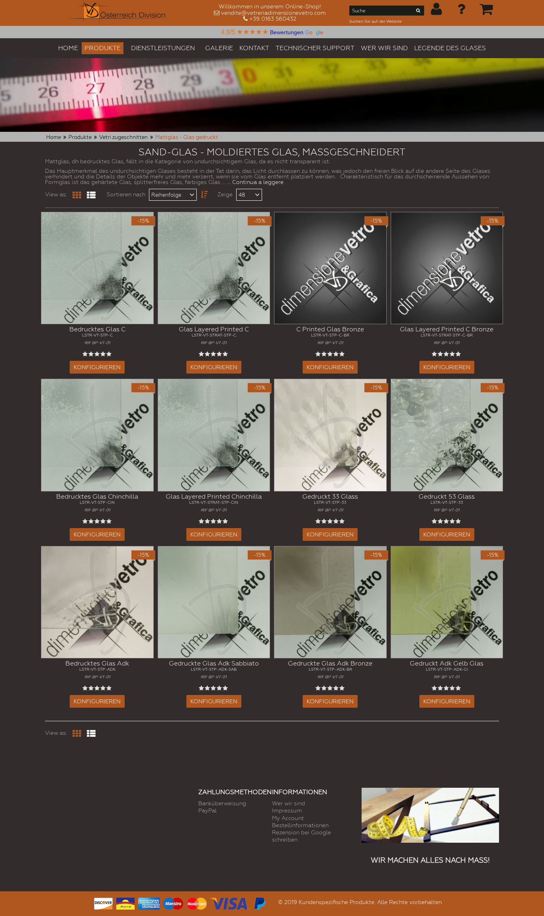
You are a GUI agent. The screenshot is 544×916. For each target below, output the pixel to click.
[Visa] (229, 902)
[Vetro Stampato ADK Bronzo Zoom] (330, 602)
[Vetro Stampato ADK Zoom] (97, 602)
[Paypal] (259, 902)
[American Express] (149, 902)
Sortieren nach (126, 194)
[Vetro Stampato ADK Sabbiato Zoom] (214, 602)
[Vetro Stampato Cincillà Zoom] (97, 435)
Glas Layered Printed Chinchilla (214, 502)
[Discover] (103, 902)
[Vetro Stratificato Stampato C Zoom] (214, 268)
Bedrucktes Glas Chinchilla (97, 502)
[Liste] (91, 195)
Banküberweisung (222, 803)
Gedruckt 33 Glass (330, 502)
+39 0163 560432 (272, 19)
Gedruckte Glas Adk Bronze (330, 669)
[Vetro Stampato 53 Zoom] (447, 435)
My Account (288, 818)
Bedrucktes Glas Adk (97, 669)
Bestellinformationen (300, 825)
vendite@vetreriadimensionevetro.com (273, 13)
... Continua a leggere (255, 182)
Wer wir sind (288, 803)
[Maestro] (173, 902)
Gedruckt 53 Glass (447, 502)
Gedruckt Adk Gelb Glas (446, 669)
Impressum (287, 810)
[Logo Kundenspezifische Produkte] (120, 13)
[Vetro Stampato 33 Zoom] (330, 435)
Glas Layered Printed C (214, 335)
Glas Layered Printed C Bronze (446, 335)
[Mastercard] (197, 902)
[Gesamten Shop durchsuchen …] (418, 12)
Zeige (225, 194)
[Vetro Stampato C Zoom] (97, 268)
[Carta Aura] (125, 902)
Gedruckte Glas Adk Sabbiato (214, 669)
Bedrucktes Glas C (97, 335)
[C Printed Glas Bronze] (330, 268)
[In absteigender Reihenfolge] (201, 195)
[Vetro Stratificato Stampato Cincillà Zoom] (214, 435)
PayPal (207, 810)
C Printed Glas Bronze (330, 335)
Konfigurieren (97, 367)
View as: (56, 194)
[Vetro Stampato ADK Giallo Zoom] (447, 602)
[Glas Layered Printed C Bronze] (447, 268)
